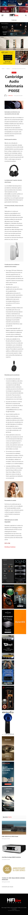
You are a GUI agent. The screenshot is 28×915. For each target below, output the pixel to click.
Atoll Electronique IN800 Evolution (11, 857)
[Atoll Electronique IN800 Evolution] (14, 848)
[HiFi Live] (14, 15)
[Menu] (2, 15)
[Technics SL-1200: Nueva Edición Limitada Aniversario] (14, 869)
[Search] (26, 15)
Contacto (14, 909)
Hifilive (11, 95)
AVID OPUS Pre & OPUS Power (10, 837)
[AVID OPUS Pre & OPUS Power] (14, 828)
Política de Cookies (22, 907)
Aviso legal (3, 907)
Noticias (14, 72)
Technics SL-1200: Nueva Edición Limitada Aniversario (13, 879)
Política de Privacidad (12, 907)
